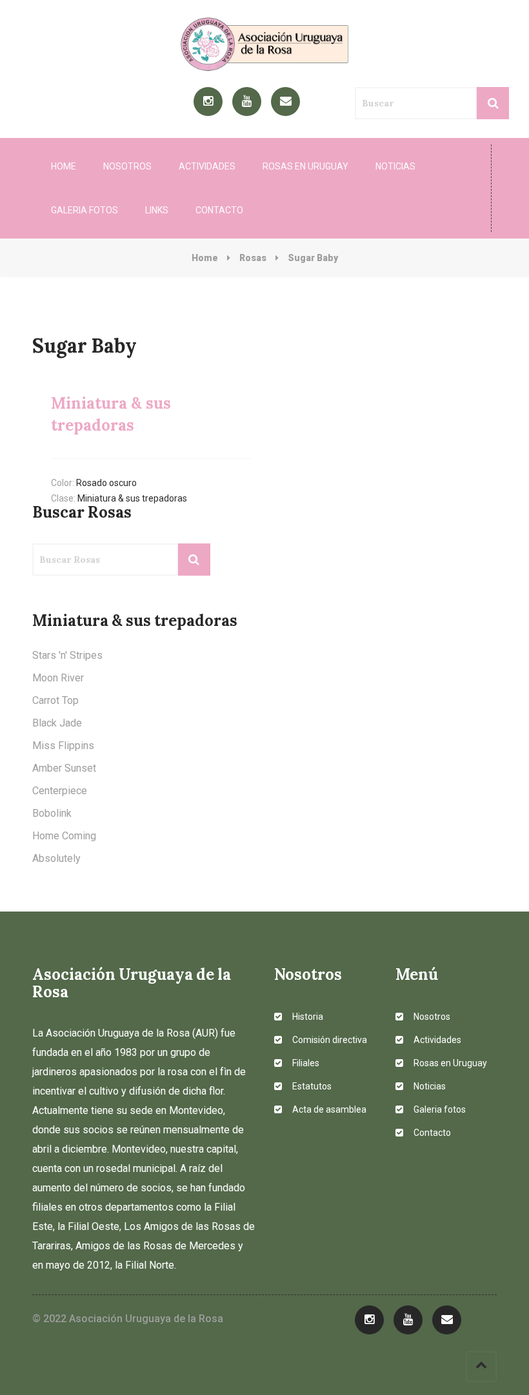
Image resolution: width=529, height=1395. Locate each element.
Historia (306, 1016)
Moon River (58, 678)
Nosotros (127, 166)
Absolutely (56, 858)
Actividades (207, 166)
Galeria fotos (84, 210)
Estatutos (311, 1086)
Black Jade (57, 723)
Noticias (395, 166)
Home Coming (64, 836)
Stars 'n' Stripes (67, 655)
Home (63, 166)
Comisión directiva (328, 1040)
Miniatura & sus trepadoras (132, 498)
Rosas (252, 258)
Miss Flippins (63, 745)
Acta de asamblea (328, 1109)
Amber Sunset (64, 768)
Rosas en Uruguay (305, 166)
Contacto (219, 210)
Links (156, 210)
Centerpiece (59, 791)
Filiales (304, 1063)
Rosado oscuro (106, 483)
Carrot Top (55, 700)
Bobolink (52, 813)
